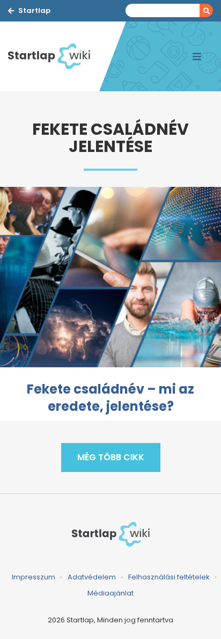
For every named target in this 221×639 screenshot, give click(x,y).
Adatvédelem (92, 577)
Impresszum (33, 577)
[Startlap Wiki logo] (110, 534)
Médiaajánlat (110, 593)
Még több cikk (110, 457)
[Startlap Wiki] (53, 56)
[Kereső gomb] (206, 10)
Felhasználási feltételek (169, 577)
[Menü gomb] (197, 56)
